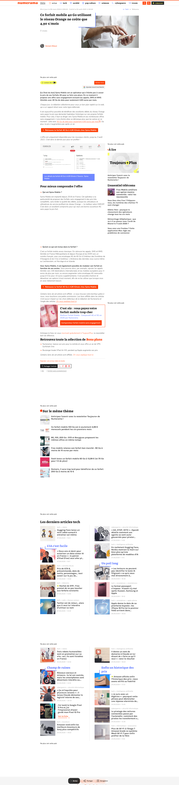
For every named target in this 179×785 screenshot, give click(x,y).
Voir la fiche (63, 716)
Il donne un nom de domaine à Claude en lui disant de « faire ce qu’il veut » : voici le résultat (123, 655)
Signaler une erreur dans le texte (52, 361)
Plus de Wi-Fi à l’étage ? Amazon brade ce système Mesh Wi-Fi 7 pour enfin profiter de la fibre (124, 732)
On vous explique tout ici (66, 301)
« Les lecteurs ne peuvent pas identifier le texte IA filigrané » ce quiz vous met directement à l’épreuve (124, 572)
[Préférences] (149, 3)
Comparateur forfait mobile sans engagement (80, 323)
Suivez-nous (100, 83)
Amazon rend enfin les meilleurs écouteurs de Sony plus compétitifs (68, 727)
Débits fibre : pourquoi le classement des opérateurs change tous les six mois (120, 212)
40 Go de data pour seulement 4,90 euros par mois (78, 121)
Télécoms (135, 9)
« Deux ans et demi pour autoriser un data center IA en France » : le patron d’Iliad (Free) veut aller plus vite (70, 554)
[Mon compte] (144, 3)
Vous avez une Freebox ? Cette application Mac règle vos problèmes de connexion (121, 230)
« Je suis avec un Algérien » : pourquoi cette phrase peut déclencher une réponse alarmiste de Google (124, 697)
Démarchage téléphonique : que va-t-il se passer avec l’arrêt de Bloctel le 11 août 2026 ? (122, 221)
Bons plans (94, 339)
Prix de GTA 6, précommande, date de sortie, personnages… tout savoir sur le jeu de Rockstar (70, 572)
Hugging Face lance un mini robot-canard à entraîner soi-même (68, 532)
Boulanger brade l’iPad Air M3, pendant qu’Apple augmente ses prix (70, 350)
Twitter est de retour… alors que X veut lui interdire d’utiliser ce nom (70, 605)
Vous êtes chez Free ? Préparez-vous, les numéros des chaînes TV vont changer (123, 202)
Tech (127, 9)
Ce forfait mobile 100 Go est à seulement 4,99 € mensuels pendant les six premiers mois (74, 428)
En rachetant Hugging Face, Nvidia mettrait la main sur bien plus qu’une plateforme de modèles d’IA (125, 551)
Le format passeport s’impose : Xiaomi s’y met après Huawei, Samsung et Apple (124, 589)
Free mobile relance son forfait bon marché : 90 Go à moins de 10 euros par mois (77, 449)
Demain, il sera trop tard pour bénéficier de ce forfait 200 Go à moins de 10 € (77, 470)
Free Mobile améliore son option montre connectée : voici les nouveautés (126, 193)
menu (42, 3)
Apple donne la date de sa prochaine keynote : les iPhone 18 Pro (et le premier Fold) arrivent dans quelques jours (124, 607)
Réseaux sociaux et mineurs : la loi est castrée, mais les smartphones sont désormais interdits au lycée (70, 676)
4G (43, 371)
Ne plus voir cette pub (48, 77)
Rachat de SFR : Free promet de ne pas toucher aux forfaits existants (69, 588)
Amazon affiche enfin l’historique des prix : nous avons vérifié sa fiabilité (124, 679)
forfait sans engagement (57, 371)
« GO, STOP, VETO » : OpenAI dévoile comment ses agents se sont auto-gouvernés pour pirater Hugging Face (125, 533)
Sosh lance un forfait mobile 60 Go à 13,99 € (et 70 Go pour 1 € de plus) (77, 459)
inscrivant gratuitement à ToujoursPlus (77, 333)
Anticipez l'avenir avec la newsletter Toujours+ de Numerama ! (75, 417)
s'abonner (159, 3)
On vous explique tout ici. (83, 355)
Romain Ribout (51, 46)
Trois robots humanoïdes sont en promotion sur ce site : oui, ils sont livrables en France (70, 655)
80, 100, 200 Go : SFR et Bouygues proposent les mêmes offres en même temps (74, 438)
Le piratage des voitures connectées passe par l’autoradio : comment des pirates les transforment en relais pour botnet (124, 715)
